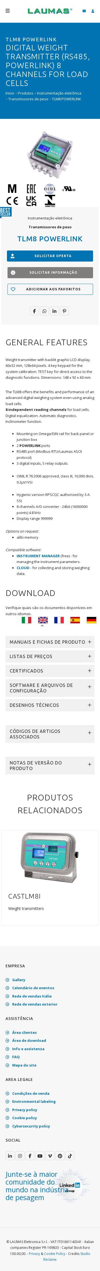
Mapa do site (23, 1065)
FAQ (15, 1056)
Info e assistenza (27, 1048)
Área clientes (24, 1032)
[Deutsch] (91, 619)
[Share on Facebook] (34, 310)
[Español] (75, 619)
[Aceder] (92, 11)
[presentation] (6, 881)
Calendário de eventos (32, 987)
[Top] (87, 1261)
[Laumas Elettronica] (50, 14)
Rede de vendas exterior (34, 1004)
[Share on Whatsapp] (44, 310)
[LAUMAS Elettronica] (10, 1155)
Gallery (18, 979)
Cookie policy (24, 1117)
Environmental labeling (33, 1101)
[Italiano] (26, 619)
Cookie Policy (54, 1253)
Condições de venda (30, 1093)
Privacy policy (24, 1109)
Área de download (28, 1040)
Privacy (34, 1253)
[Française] (59, 619)
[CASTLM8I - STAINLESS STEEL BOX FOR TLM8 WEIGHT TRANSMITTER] (50, 857)
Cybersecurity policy (30, 1126)
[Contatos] (84, 11)
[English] (43, 619)
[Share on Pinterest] (64, 310)
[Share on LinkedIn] (54, 310)
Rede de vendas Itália (31, 996)
